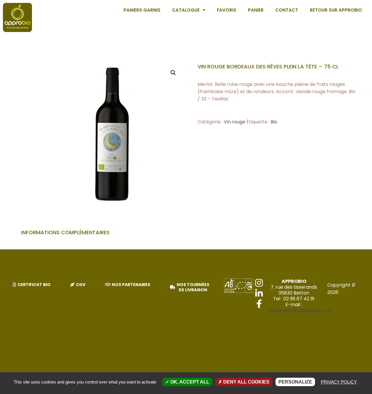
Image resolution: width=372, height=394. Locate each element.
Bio (274, 121)
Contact (286, 10)
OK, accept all (189, 381)
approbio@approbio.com (300, 310)
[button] (173, 73)
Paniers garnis (142, 10)
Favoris (226, 10)
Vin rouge (234, 121)
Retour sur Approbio (336, 10)
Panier (256, 10)
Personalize (295, 381)
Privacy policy (339, 381)
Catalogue (186, 10)
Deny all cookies (245, 381)
